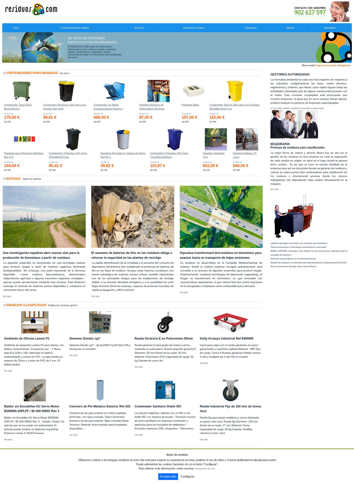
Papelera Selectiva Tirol (214, 155)
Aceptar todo (168, 476)
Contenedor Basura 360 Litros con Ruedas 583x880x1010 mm (234, 106)
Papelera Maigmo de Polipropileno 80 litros (151, 106)
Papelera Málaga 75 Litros (244, 155)
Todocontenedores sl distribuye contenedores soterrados (298, 247)
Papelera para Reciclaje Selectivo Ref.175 (23, 155)
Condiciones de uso (205, 468)
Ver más (7, 296)
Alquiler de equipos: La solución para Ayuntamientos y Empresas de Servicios (308, 262)
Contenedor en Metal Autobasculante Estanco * (109, 106)
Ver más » (65, 73)
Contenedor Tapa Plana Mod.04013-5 (18, 106)
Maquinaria (251, 28)
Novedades (330, 28)
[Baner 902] (306, 11)
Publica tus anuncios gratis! (62, 305)
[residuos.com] (31, 9)
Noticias (290, 28)
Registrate (344, 65)
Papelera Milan (190, 104)
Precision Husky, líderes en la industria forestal (293, 259)
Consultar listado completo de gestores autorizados (298, 108)
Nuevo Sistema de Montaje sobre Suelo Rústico (293, 266)
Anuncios (139, 28)
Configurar (187, 476)
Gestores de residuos (193, 28)
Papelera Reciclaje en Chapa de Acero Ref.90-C (122, 155)
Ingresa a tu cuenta (326, 65)
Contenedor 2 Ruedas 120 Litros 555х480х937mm (68, 155)
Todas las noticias (31, 179)
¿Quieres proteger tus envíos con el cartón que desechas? (298, 243)
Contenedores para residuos (74, 28)
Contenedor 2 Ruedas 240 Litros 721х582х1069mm (169, 155)
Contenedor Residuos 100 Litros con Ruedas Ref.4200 (64, 106)
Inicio (16, 28)
